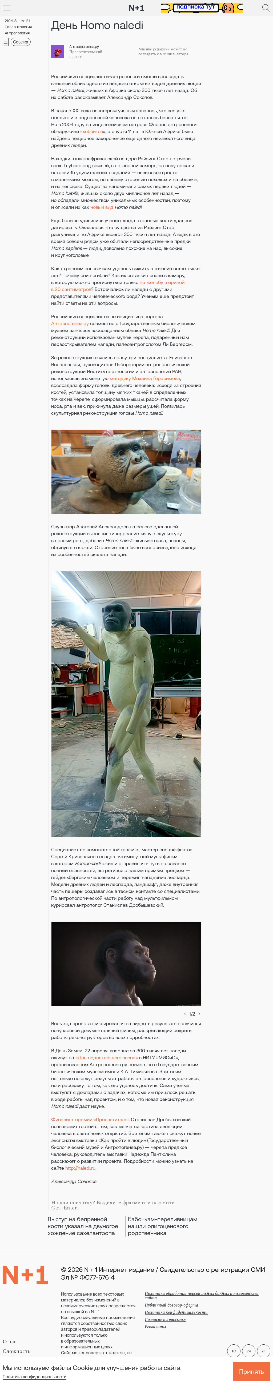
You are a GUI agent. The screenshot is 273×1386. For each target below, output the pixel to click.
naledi (135, 207)
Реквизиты (155, 1327)
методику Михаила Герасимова (145, 378)
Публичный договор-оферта (171, 1305)
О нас (10, 1342)
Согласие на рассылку (165, 1319)
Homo (122, 207)
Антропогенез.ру (84, 47)
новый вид (102, 207)
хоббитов (93, 131)
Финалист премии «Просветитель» (90, 1119)
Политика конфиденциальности (34, 1376)
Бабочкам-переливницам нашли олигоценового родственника (162, 1226)
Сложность (16, 1351)
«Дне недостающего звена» (106, 1057)
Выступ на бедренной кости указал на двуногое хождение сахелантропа (83, 1226)
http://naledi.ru (80, 1168)
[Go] (7, 8)
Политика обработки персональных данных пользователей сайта (202, 1295)
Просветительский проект (85, 54)
